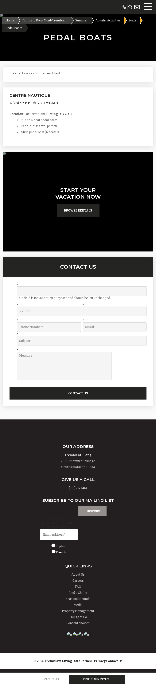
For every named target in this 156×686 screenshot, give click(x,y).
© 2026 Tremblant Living (53, 661)
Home (10, 20)
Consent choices (78, 623)
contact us (50, 679)
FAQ (78, 586)
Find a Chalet (78, 593)
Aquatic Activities (108, 20)
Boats (132, 20)
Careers (78, 580)
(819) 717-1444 (21, 103)
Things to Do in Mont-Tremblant (45, 20)
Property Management (78, 611)
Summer (81, 20)
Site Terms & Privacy (90, 661)
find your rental (97, 679)
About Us (78, 574)
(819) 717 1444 (78, 488)
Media (78, 605)
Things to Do (78, 617)
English (61, 546)
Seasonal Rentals (78, 599)
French (61, 552)
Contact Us (114, 661)
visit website (48, 103)
